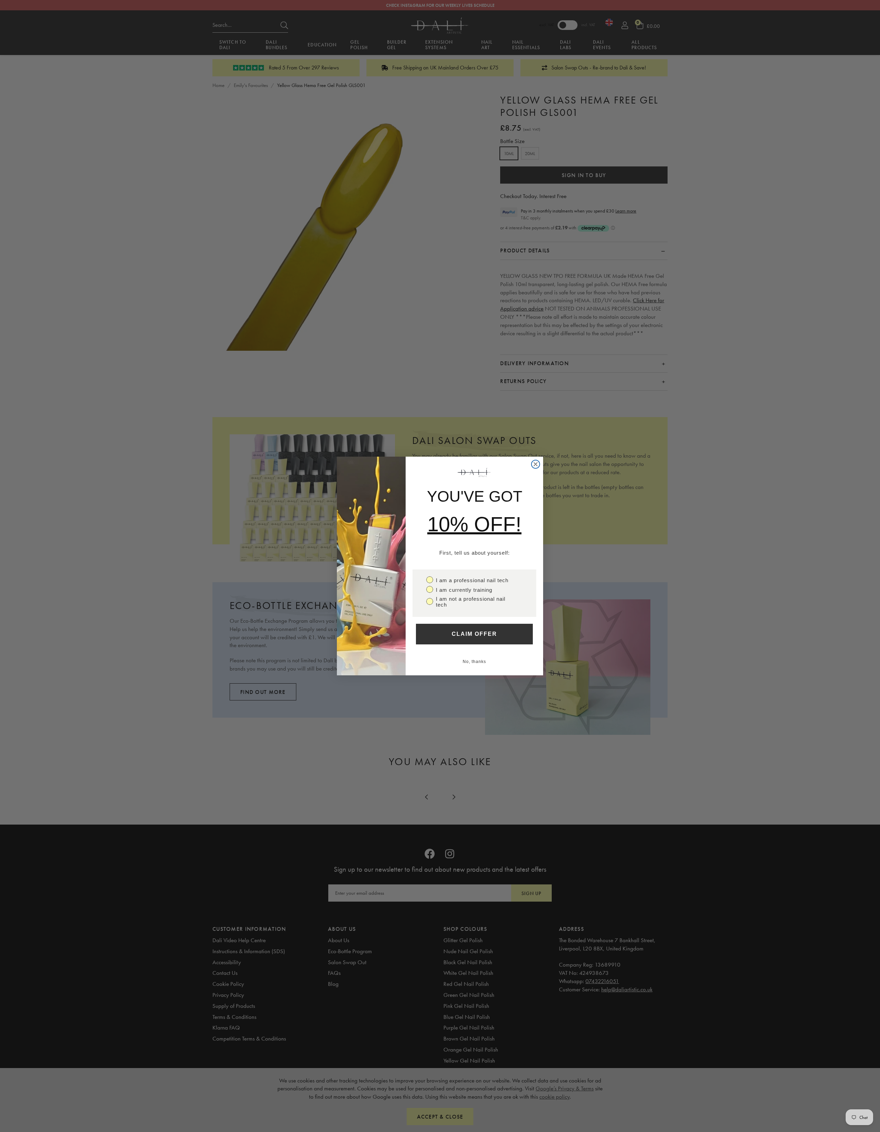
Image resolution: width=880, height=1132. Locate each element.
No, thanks (474, 661)
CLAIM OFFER (474, 634)
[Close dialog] (535, 464)
